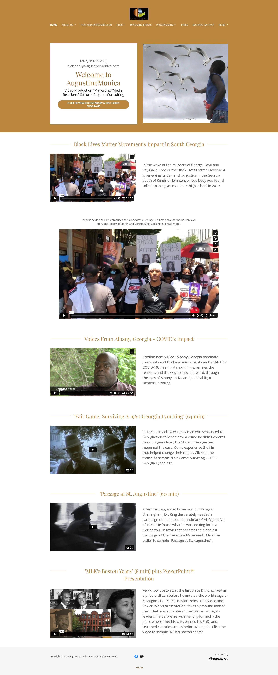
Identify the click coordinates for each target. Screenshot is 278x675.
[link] (139, 13)
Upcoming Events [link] (141, 24)
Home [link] (53, 24)
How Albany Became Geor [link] (96, 24)
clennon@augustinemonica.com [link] (93, 65)
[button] (69, 25)
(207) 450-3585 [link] (92, 60)
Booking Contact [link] (203, 24)
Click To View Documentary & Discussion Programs (93, 104)
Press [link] (184, 24)
